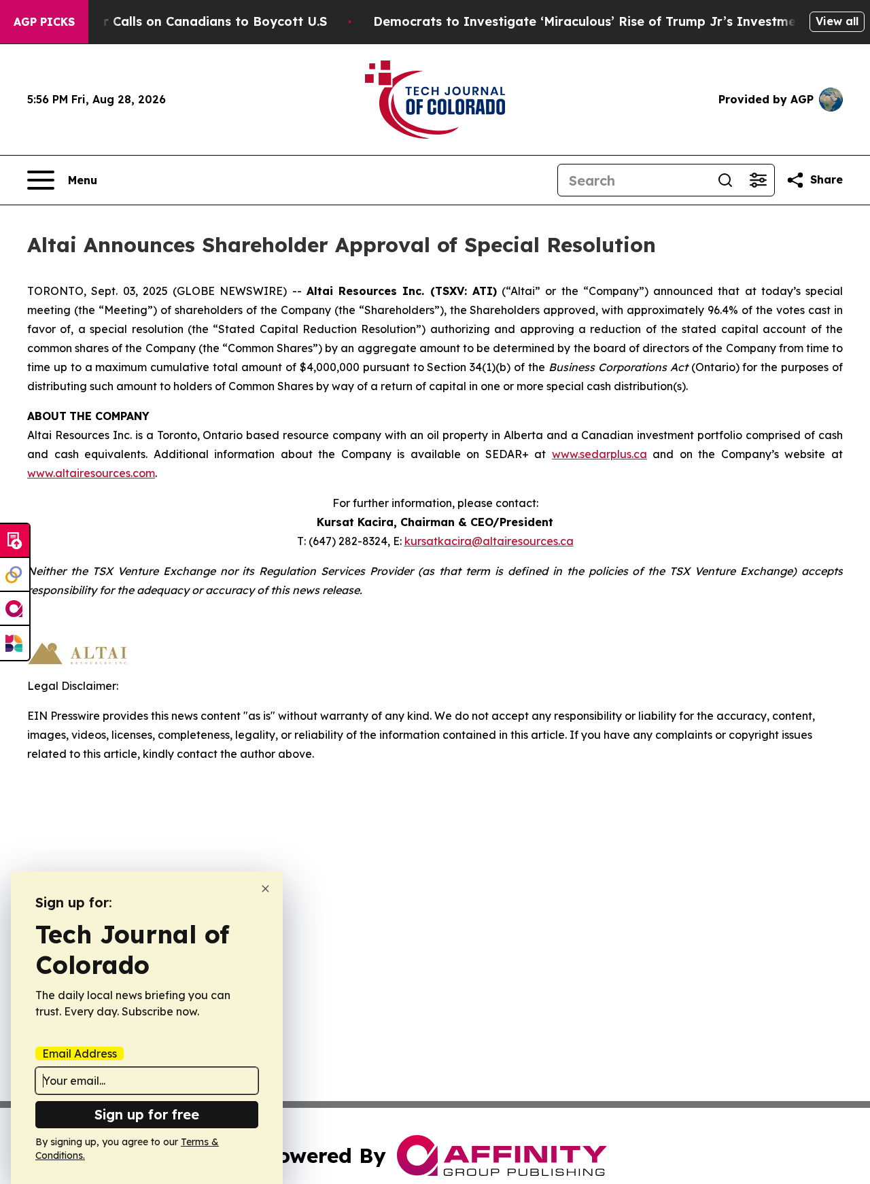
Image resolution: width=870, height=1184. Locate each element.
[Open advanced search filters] (758, 180)
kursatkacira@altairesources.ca (489, 541)
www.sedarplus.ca (599, 454)
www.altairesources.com (91, 473)
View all (837, 21)
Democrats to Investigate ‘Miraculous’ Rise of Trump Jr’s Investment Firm (607, 21)
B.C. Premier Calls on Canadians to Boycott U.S (180, 21)
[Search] (725, 180)
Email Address (79, 1053)
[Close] (265, 888)
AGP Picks (44, 22)
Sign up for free (146, 1114)
